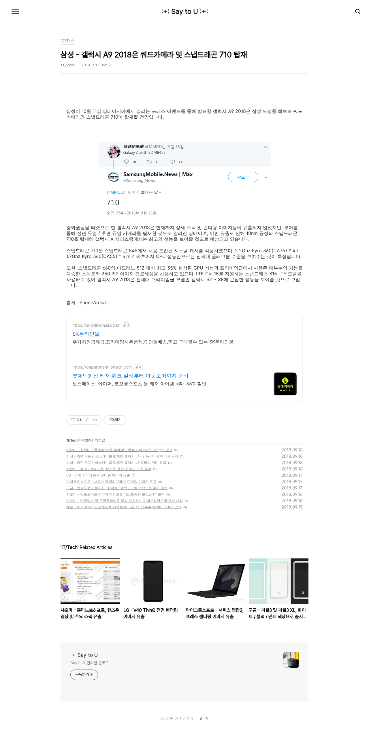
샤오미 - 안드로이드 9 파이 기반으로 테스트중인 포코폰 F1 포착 (115, 494)
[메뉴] (15, 11)
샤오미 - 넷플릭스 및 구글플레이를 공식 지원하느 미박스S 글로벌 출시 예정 (124, 500)
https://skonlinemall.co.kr (96, 325)
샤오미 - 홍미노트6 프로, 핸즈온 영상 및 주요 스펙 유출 (108, 469)
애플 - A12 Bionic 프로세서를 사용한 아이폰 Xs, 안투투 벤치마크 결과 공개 (124, 507)
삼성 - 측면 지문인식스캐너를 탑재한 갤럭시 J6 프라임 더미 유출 (116, 462)
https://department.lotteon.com (102, 366)
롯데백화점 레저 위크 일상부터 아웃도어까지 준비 (130, 376)
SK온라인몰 (86, 334)
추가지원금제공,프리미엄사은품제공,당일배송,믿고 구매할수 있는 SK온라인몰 (153, 342)
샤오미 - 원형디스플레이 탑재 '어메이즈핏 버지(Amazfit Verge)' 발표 (119, 450)
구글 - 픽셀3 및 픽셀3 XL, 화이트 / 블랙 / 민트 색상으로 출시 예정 (116, 488)
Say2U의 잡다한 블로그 (89, 663)
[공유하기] (88, 420)
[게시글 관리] (95, 420)
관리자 (204, 718)
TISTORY (186, 718)
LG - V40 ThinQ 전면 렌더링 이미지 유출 (98, 475)
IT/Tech (72, 440)
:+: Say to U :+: (184, 11)
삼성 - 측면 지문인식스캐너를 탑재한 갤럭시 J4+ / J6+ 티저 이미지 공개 (122, 456)
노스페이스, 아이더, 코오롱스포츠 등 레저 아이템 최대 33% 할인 (139, 383)
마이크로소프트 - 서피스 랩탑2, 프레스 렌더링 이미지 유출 (111, 481)
